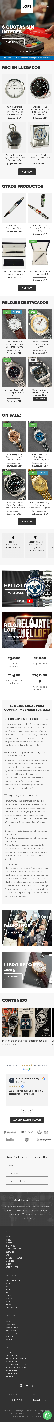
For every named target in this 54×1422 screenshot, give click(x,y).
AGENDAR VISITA (12, 1356)
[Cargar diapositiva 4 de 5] (30, 51)
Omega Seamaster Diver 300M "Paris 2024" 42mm (40, 344)
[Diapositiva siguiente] (38, 51)
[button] (5, 7)
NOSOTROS (10, 1353)
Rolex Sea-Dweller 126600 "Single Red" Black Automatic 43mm (14, 505)
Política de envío (38, 1416)
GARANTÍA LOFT (12, 1371)
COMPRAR (13, 976)
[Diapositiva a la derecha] (30, 560)
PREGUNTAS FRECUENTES (16, 1368)
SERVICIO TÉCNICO (13, 1362)
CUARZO (9, 1299)
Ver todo (27, 172)
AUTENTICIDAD (11, 1374)
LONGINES (10, 1261)
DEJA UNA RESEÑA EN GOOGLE (27, 1120)
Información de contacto (37, 1413)
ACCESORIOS (11, 1330)
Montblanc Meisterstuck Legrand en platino (14, 272)
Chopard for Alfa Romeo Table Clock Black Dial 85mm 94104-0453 (40, 111)
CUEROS (9, 1321)
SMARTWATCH (11, 1308)
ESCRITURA (10, 1324)
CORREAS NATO (12, 1327)
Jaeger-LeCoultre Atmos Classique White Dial (39, 157)
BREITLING (10, 1252)
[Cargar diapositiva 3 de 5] (27, 51)
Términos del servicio (18, 1413)
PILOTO (8, 1290)
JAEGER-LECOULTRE (14, 1258)
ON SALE (9, 1339)
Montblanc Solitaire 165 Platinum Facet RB (39, 272)
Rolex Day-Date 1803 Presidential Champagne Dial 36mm (40, 505)
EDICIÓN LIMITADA (13, 1281)
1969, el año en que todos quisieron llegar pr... (25, 1040)
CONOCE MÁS (15, 932)
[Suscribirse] (45, 1181)
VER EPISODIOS (16, 593)
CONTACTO (10, 1377)
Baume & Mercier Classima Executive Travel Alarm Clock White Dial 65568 (14, 111)
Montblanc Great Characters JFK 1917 (14, 227)
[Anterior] (23, 1110)
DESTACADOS (11, 1336)
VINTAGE (9, 1305)
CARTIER (9, 1243)
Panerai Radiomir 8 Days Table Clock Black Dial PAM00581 (14, 157)
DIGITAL (9, 1296)
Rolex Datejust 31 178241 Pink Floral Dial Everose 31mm (14, 457)
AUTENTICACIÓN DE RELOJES (17, 1365)
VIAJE (8, 1293)
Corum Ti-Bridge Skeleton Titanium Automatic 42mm (40, 392)
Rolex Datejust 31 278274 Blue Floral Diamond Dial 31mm (40, 457)
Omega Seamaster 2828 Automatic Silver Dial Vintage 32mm (14, 344)
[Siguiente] (30, 1110)
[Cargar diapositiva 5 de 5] (33, 51)
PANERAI (9, 1264)
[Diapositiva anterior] (16, 51)
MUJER (8, 1302)
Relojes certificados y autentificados (13, 545)
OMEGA (8, 1240)
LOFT (13, 1411)
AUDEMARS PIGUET (13, 1249)
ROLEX (8, 1237)
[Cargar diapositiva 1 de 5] (20, 51)
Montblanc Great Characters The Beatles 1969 (39, 228)
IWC (7, 1255)
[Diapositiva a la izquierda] (24, 560)
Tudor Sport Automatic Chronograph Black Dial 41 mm (14, 392)
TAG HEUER (10, 1246)
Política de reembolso (21, 1416)
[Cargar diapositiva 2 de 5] (23, 51)
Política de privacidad (42, 1411)
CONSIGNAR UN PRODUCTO (16, 1359)
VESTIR (8, 1287)
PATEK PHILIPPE (12, 1267)
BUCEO (8, 1284)
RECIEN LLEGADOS (13, 1333)
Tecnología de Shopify (23, 1411)
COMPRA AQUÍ (13, 41)
